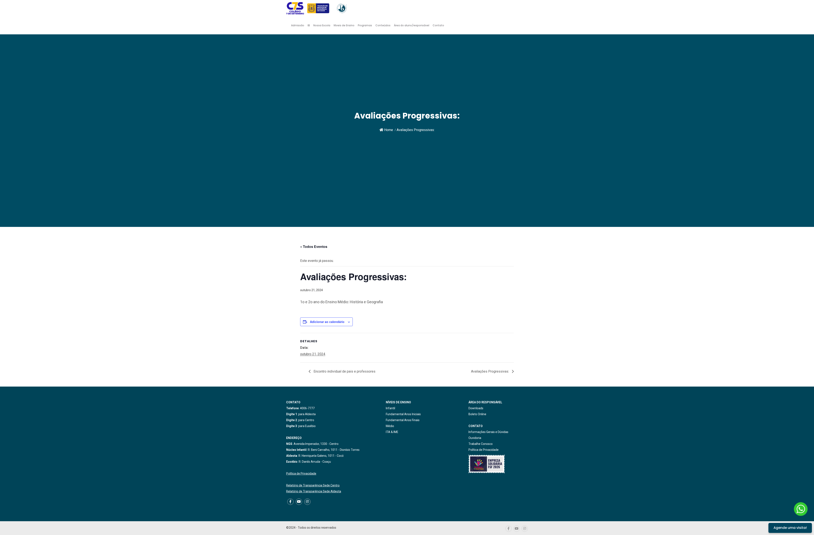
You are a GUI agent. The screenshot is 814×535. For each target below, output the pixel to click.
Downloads (475, 408)
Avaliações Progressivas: (490, 371)
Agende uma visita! (790, 527)
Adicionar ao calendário (327, 322)
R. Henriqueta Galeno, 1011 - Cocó (321, 455)
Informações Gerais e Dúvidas (488, 432)
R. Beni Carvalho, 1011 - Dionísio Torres (334, 449)
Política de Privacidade (301, 473)
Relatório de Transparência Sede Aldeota (313, 491)
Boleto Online (477, 414)
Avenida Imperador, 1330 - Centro (316, 444)
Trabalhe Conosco (480, 444)
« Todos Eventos (313, 246)
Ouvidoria (474, 438)
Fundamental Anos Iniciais (403, 414)
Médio (390, 426)
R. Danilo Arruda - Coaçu (315, 461)
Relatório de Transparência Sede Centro (313, 485)
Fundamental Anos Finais (403, 420)
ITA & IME (392, 432)
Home (388, 130)
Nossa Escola (321, 25)
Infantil (390, 408)
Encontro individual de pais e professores (344, 371)
